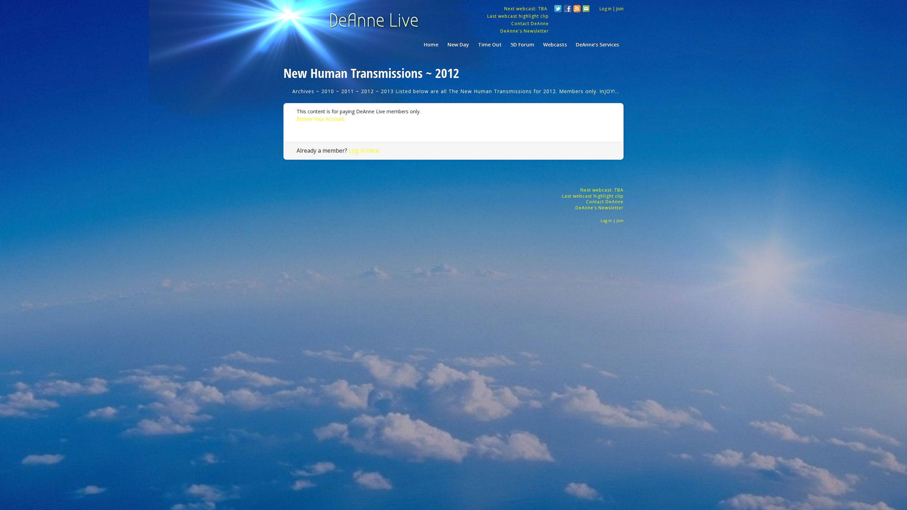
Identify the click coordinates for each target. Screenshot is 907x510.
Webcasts (555, 44)
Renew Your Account (320, 118)
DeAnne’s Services (597, 44)
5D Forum (522, 44)
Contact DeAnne (530, 24)
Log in (605, 9)
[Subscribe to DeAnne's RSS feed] (577, 9)
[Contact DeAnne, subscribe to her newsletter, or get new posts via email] (586, 9)
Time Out (490, 44)
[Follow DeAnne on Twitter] (558, 9)
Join (620, 9)
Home (431, 44)
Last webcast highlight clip (518, 16)
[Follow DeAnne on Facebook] (567, 9)
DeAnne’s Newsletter (599, 208)
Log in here (364, 150)
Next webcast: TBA (526, 9)
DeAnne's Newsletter (524, 31)
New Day (458, 44)
